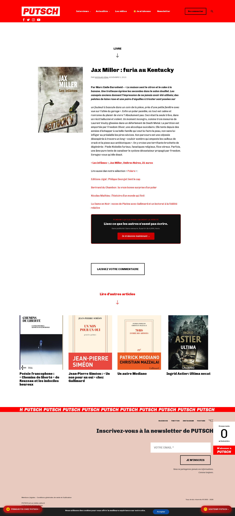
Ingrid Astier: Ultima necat (188, 374)
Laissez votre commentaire (118, 269)
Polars (131, 171)
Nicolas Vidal (102, 77)
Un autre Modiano (132, 374)
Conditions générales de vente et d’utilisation (54, 497)
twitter (175, 421)
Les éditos (121, 11)
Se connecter (195, 11)
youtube (201, 421)
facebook (163, 421)
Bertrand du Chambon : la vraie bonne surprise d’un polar (124, 187)
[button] (212, 11)
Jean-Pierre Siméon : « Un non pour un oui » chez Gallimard (89, 377)
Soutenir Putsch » (216, 509)
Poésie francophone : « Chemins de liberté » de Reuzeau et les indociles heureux (39, 379)
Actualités (102, 11)
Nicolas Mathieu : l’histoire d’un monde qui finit (118, 195)
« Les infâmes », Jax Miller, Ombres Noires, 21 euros (122, 162)
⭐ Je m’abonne (142, 11)
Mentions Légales (28, 497)
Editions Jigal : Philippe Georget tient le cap (115, 179)
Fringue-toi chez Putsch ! (23, 509)
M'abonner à (224, 448)
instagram (188, 421)
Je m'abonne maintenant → (136, 236)
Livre (117, 48)
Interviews (82, 11)
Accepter (161, 511)
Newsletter (163, 11)
